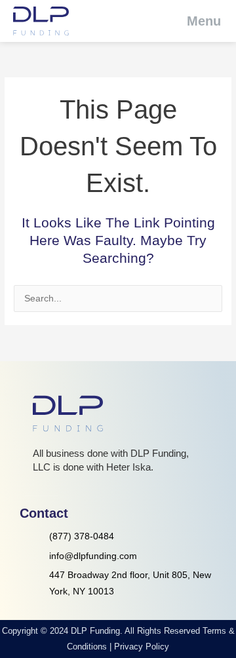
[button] (195, 21)
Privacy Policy (141, 646)
